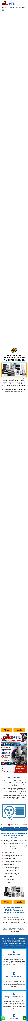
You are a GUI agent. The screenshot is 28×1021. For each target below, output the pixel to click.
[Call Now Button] (25, 1018)
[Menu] (3, 10)
